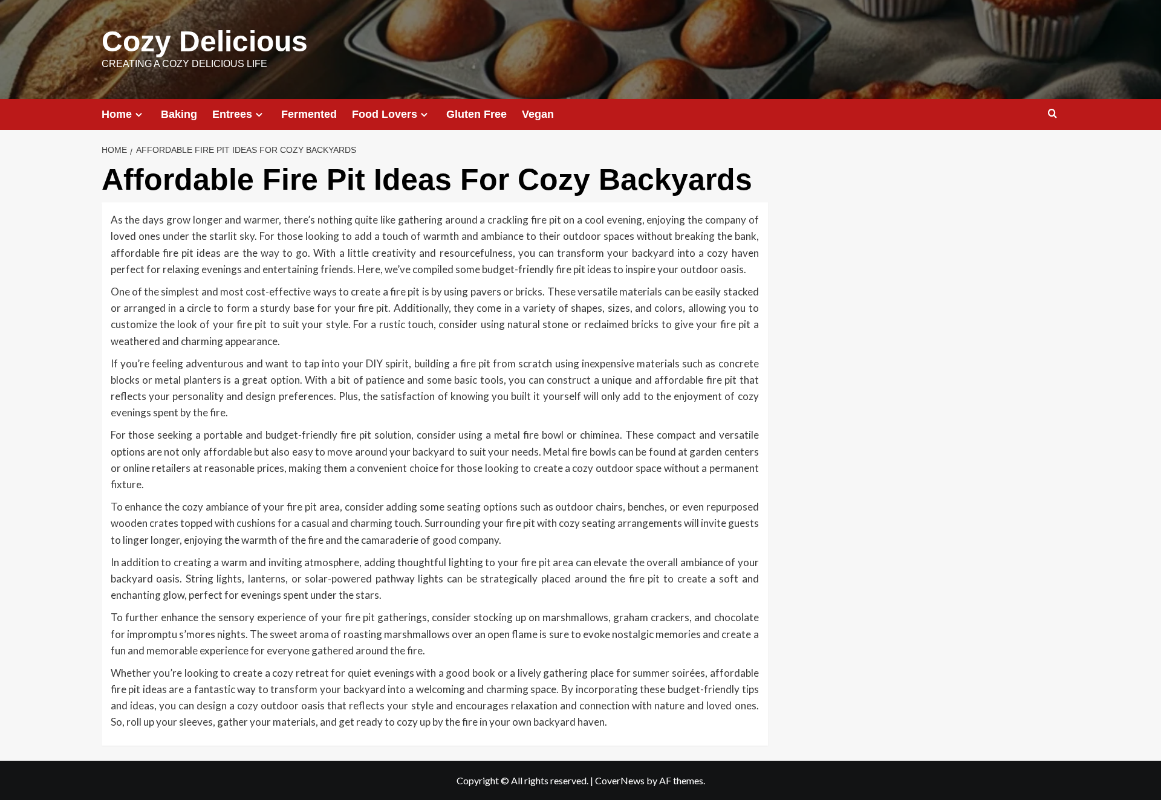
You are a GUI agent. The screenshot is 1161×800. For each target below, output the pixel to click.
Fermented (309, 114)
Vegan (538, 114)
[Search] (1052, 113)
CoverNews (620, 780)
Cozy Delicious (205, 41)
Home (117, 114)
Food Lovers (384, 114)
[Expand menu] (139, 114)
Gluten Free (476, 114)
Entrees (232, 114)
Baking (179, 114)
